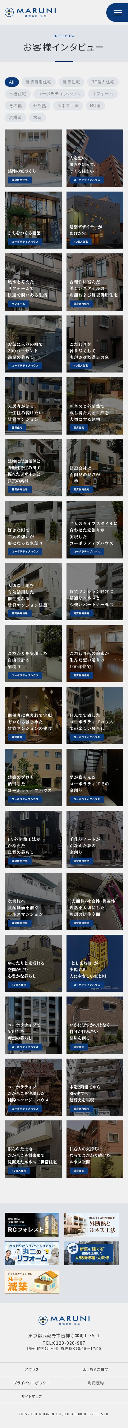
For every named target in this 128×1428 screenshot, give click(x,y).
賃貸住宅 (71, 82)
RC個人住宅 (103, 82)
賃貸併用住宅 (39, 82)
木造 (37, 117)
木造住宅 (17, 93)
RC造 (95, 105)
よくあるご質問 (96, 1369)
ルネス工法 (68, 105)
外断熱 (39, 105)
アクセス (32, 1369)
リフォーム (103, 93)
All (12, 82)
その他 (15, 105)
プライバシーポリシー (31, 1382)
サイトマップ (31, 1396)
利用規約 (96, 1382)
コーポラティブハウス (59, 93)
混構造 (15, 117)
